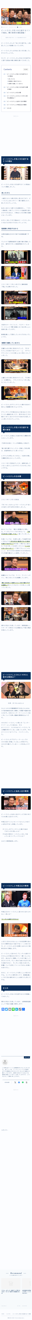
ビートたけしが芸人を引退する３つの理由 (17, 75)
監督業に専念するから (15, 81)
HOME (2, 1314)
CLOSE (25, 69)
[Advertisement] (16, 135)
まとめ (9, 108)
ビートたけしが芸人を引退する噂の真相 (17, 88)
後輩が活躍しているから (16, 83)
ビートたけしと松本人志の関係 (17, 101)
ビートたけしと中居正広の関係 (17, 105)
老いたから (12, 79)
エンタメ (20, 27)
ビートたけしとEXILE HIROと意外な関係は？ (17, 97)
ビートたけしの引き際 (14, 92)
